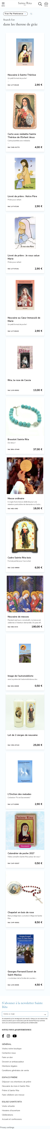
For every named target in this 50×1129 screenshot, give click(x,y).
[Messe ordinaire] (25, 475)
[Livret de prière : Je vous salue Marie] (25, 233)
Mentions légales (9, 1066)
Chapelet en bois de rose (21, 912)
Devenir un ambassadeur (13, 1061)
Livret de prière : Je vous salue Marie (23, 257)
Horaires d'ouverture (11, 1110)
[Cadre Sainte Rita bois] (25, 535)
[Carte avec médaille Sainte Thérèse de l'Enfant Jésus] (25, 111)
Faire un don (7, 1057)
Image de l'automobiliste (20, 675)
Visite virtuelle (8, 1106)
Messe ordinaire (16, 498)
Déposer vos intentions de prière (16, 1081)
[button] (15, 14)
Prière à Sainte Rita (10, 1090)
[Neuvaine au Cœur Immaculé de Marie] (25, 295)
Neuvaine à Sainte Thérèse (22, 74)
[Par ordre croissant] (31, 13)
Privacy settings (7, 1127)
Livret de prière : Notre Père (22, 196)
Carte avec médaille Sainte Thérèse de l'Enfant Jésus (22, 136)
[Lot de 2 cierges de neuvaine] (25, 712)
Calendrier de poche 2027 (21, 853)
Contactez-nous (9, 1053)
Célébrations (7, 1114)
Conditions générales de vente (15, 1070)
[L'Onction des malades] (25, 771)
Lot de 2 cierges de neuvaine (23, 735)
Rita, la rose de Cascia (19, 380)
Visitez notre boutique (12, 1048)
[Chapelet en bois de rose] (25, 889)
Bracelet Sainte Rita (18, 439)
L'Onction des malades (19, 794)
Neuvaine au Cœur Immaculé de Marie (24, 319)
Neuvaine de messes (18, 616)
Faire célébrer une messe (13, 1094)
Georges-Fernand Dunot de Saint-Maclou (22, 973)
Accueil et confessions (12, 1119)
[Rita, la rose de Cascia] (25, 357)
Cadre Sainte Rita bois (19, 557)
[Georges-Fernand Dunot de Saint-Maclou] (25, 949)
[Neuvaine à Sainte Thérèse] (25, 52)
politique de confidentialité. (29, 1023)
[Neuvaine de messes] (25, 594)
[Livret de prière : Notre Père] (25, 173)
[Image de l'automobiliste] (25, 653)
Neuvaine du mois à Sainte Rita (15, 1086)
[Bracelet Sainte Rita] (25, 416)
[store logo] (25, 3)
